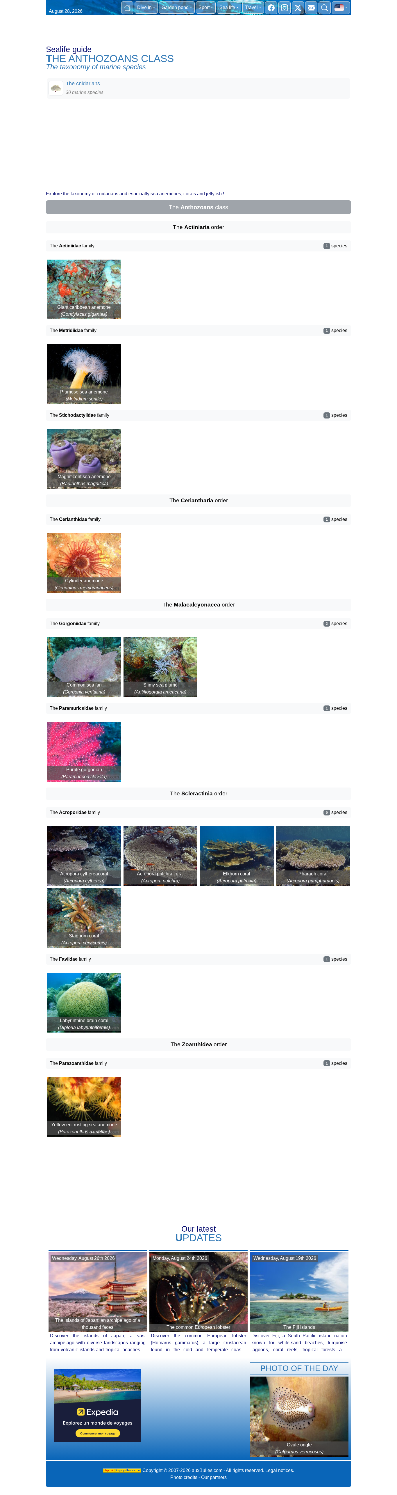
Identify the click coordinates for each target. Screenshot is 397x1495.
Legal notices (279, 1470)
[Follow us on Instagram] (284, 7)
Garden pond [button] (175, 7)
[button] (341, 7)
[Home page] (127, 7)
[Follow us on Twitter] (298, 7)
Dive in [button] (144, 7)
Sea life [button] (227, 7)
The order (198, 227)
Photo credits (183, 1477)
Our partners (214, 1477)
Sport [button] (204, 7)
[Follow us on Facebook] (271, 7)
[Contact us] (311, 7)
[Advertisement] (198, 144)
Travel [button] (251, 7)
